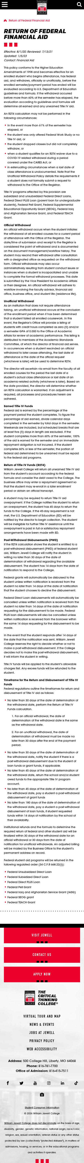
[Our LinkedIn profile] (62, 1083)
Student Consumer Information (42, 1107)
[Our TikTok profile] (76, 1083)
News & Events (42, 1025)
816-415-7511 (58, 1071)
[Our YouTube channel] (35, 1083)
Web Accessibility (42, 1049)
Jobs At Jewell (42, 1033)
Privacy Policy (42, 1041)
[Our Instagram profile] (49, 1083)
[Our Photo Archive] (42, 1095)
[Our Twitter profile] (21, 1083)
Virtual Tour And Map (42, 1017)
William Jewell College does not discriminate (30, 1123)
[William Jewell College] (42, 7)
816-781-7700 (48, 1066)
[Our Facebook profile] (8, 1083)
